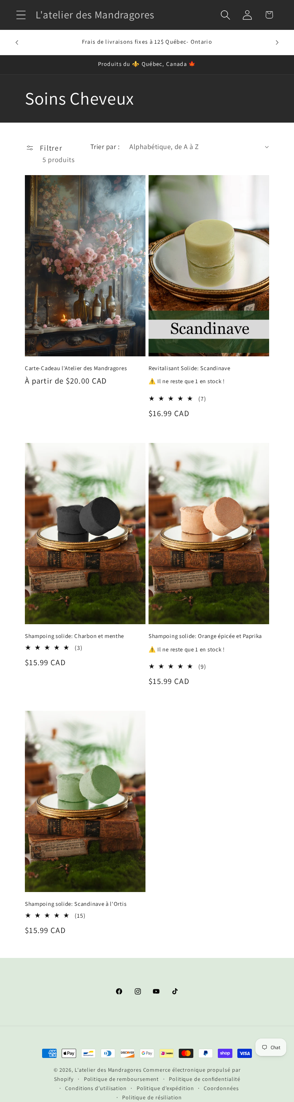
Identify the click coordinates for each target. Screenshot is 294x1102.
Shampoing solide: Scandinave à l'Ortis (75, 903)
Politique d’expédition (165, 1088)
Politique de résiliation (152, 1097)
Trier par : (105, 146)
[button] (21, 15)
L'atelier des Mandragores (108, 1069)
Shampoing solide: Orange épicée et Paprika (205, 636)
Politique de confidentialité (204, 1078)
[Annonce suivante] (277, 42)
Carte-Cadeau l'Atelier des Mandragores (76, 368)
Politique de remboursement (121, 1078)
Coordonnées (221, 1088)
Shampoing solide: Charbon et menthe (74, 636)
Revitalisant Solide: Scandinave (189, 368)
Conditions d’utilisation (96, 1088)
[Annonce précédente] (16, 42)
